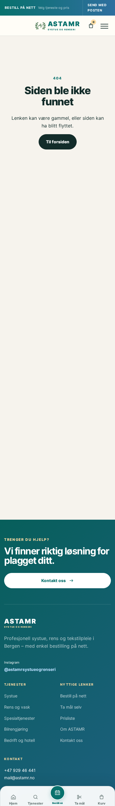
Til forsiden (57, 141)
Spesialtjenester (19, 718)
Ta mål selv (71, 706)
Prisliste (67, 718)
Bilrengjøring (16, 729)
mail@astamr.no (19, 777)
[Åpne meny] (104, 25)
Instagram (30, 666)
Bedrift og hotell (19, 740)
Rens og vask (17, 706)
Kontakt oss (53, 580)
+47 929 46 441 (20, 770)
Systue (10, 695)
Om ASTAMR (72, 729)
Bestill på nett (73, 695)
